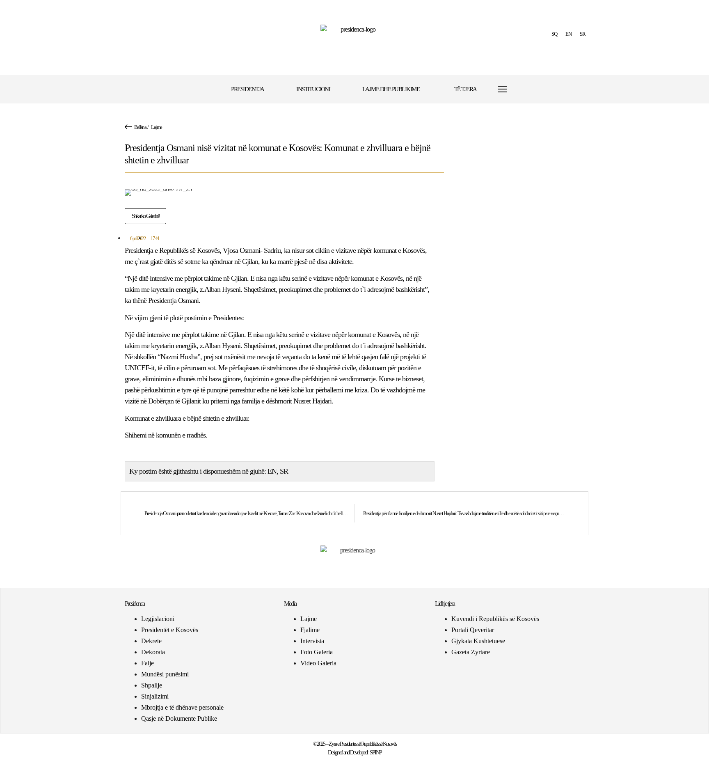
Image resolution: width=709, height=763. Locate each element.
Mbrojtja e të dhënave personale (182, 707)
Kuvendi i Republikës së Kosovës (495, 618)
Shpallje (151, 685)
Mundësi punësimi (165, 674)
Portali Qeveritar (472, 629)
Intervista (312, 640)
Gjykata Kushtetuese (478, 640)
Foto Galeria (316, 651)
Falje (147, 663)
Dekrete (151, 640)
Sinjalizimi (155, 696)
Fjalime (310, 629)
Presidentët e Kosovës (169, 629)
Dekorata (153, 651)
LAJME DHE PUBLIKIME (391, 89)
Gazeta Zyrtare (470, 651)
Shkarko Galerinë (145, 216)
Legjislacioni (157, 618)
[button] (528, 89)
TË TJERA (465, 89)
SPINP (376, 752)
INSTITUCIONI (313, 89)
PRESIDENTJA (247, 89)
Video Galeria (318, 663)
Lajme (156, 127)
